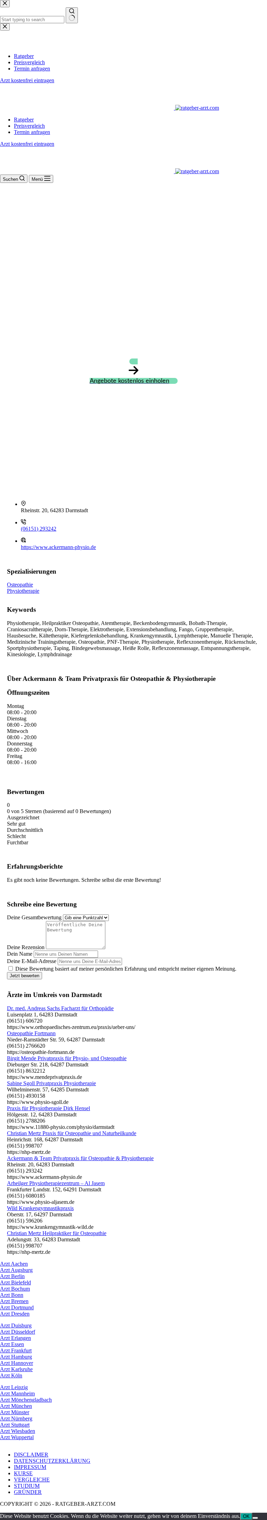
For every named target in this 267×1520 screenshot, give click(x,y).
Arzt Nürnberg (16, 1418)
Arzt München (16, 1406)
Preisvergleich (29, 126)
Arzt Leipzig (14, 1387)
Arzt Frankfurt (16, 1350)
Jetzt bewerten (24, 975)
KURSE (23, 1473)
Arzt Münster (14, 1412)
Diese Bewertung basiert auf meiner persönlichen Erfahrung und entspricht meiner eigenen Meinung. (125, 969)
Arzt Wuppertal (17, 1437)
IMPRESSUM (30, 1467)
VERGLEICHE (32, 1480)
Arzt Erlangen (15, 1338)
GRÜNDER (28, 1492)
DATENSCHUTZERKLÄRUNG (52, 1461)
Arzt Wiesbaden (17, 1431)
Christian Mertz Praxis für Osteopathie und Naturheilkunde (71, 1133)
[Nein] (255, 1518)
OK (246, 1516)
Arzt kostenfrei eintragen (27, 144)
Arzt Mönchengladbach (26, 1400)
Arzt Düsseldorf (17, 1332)
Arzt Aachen (14, 1264)
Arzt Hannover (16, 1363)
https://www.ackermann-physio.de (58, 547)
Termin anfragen (32, 132)
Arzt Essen (12, 1344)
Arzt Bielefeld (15, 1282)
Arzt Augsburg (16, 1270)
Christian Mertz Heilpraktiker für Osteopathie (56, 1233)
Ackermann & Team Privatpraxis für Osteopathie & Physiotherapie (80, 1158)
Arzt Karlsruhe (16, 1369)
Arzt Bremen (14, 1301)
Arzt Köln (11, 1375)
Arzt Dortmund (17, 1307)
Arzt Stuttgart (15, 1425)
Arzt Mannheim (17, 1393)
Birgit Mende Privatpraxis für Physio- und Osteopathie (67, 1058)
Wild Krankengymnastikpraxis (40, 1208)
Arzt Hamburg (16, 1357)
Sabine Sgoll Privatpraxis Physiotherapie (51, 1083)
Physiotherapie (23, 591)
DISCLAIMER (31, 1455)
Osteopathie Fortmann (31, 1033)
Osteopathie (20, 585)
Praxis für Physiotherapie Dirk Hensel (48, 1108)
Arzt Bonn (11, 1295)
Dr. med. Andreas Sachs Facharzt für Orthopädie (60, 1008)
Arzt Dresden (15, 1314)
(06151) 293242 (38, 529)
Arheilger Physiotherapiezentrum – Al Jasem (56, 1183)
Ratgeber (24, 120)
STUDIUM (27, 1486)
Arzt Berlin (12, 1276)
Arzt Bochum (15, 1289)
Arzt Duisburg (16, 1325)
